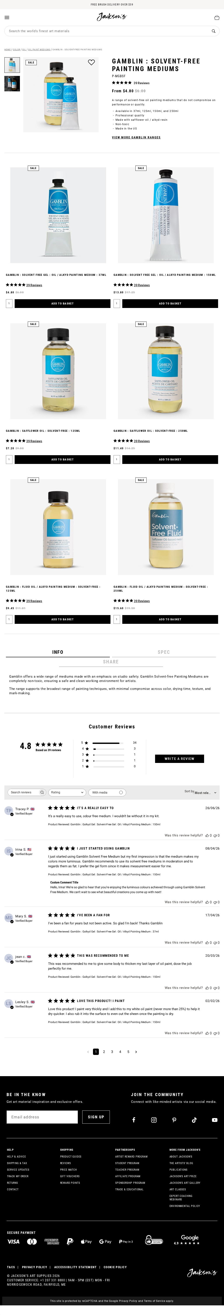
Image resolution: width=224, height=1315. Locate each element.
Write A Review (179, 759)
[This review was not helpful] (215, 835)
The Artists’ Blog (181, 1163)
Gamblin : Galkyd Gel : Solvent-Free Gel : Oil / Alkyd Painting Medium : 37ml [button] (114, 931)
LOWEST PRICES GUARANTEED (112, 4)
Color (16, 49)
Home (7, 49)
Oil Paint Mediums (39, 49)
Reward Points (70, 1182)
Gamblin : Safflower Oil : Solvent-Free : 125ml (43, 430)
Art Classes (178, 1189)
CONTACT (13, 1189)
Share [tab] (111, 661)
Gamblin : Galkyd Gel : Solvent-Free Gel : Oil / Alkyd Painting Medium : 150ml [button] (115, 824)
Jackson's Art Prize (183, 1176)
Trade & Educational (129, 1189)
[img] (113, 82)
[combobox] (106, 31)
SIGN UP (96, 1117)
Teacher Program (127, 1169)
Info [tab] (57, 652)
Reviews (65, 1163)
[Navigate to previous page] (88, 1052)
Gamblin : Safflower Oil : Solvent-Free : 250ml (151, 430)
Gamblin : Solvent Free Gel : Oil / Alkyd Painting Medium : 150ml (165, 274)
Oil (24, 49)
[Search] (213, 31)
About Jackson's (181, 1156)
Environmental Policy (185, 1206)
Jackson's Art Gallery (185, 1182)
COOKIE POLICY (115, 1267)
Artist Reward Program (131, 1156)
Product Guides (71, 1156)
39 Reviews (142, 83)
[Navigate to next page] (136, 1052)
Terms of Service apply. (159, 1301)
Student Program (127, 1163)
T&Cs (11, 1267)
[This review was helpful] (207, 835)
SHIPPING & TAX (17, 1163)
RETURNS (12, 1182)
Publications (178, 1169)
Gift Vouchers (70, 1176)
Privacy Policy (128, 1301)
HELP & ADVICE (16, 1156)
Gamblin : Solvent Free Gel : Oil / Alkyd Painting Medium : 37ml (56, 274)
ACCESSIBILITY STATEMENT (75, 1267)
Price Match (68, 1169)
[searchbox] (23, 792)
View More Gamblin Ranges (136, 137)
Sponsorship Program (130, 1182)
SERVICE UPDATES (18, 1169)
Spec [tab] (164, 652)
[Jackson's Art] (112, 16)
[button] (12, 82)
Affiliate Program (127, 1176)
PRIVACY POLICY (34, 1267)
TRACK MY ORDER (17, 1176)
